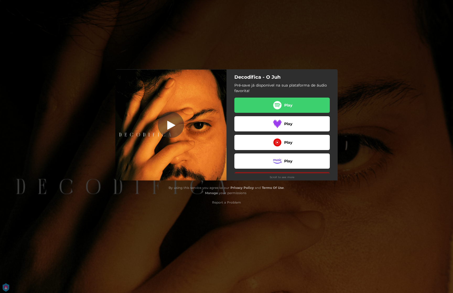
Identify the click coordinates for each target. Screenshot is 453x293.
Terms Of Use (273, 188)
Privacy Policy (242, 188)
